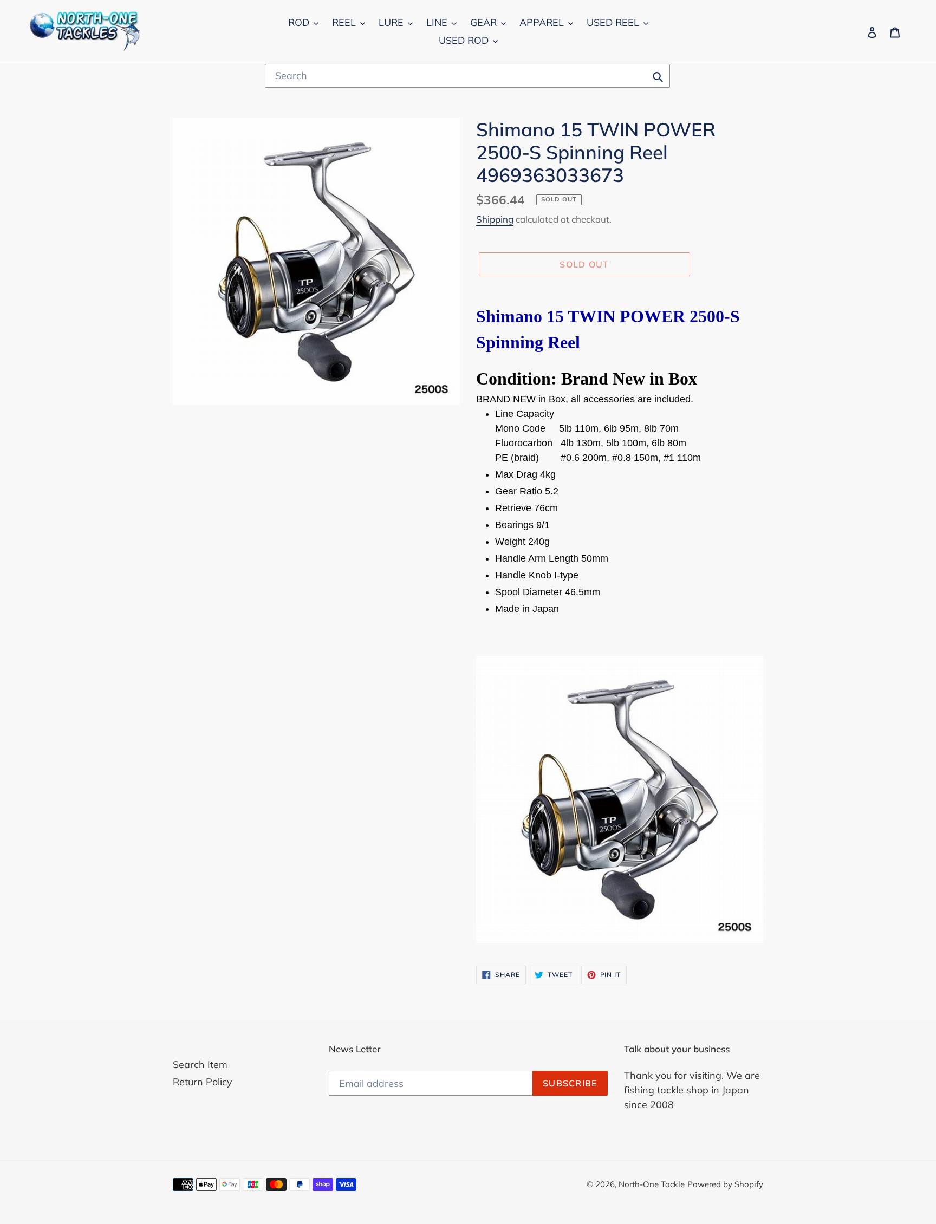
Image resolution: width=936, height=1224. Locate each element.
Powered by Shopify (725, 1184)
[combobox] (467, 76)
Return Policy (202, 1082)
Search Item (200, 1064)
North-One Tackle (652, 1184)
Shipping (495, 219)
